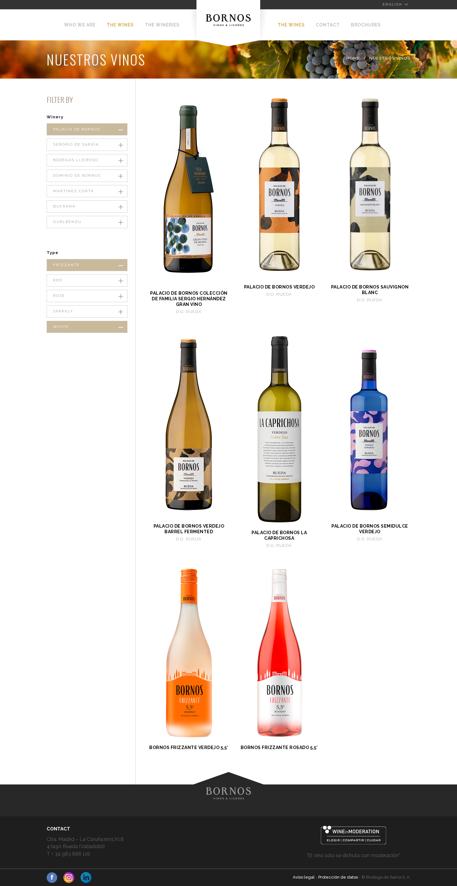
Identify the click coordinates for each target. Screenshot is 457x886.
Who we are (79, 24)
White (60, 327)
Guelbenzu (67, 222)
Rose (59, 295)
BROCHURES (366, 24)
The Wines (120, 24)
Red (57, 280)
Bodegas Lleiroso (75, 160)
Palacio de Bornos (76, 129)
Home (353, 58)
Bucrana (64, 206)
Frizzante (66, 265)
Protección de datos (338, 877)
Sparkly (63, 311)
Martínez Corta (73, 191)
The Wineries (162, 24)
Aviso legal (304, 877)
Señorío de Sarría (76, 144)
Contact (328, 24)
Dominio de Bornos (77, 175)
